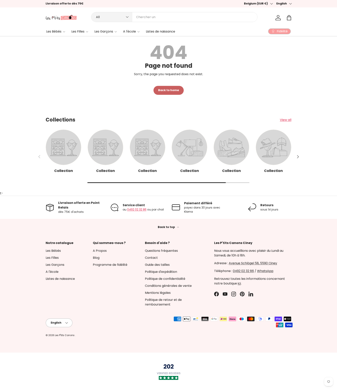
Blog (96, 257)
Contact (151, 257)
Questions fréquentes (161, 250)
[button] (289, 17)
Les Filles (77, 31)
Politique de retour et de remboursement (163, 302)
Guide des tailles (157, 264)
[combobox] (174, 17)
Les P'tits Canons (65, 335)
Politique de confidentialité (165, 278)
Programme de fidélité (110, 264)
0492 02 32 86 (136, 209)
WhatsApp (265, 271)
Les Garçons (103, 31)
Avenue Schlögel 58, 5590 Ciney (253, 263)
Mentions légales (158, 293)
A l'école (129, 31)
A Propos (100, 250)
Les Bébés (53, 31)
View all (285, 120)
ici (239, 283)
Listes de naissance (160, 31)
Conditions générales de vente (168, 285)
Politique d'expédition (161, 271)
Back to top (167, 227)
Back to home (168, 90)
